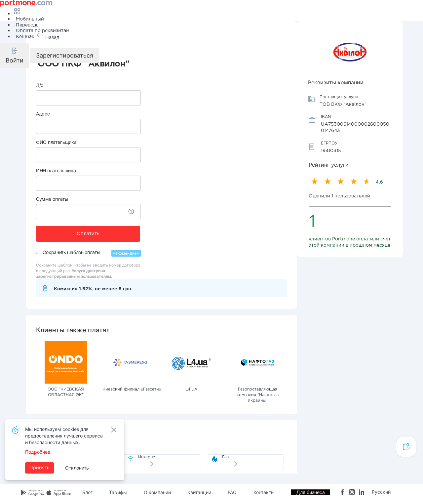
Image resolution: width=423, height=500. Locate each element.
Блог (87, 492)
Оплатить (88, 234)
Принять (39, 468)
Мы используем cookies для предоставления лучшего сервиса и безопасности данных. (64, 435)
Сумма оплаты (52, 199)
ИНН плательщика (56, 170)
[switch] (38, 252)
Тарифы (118, 492)
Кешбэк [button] (25, 37)
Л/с (39, 85)
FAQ (232, 492)
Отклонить (77, 468)
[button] (14, 55)
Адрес (43, 113)
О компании (157, 492)
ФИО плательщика (56, 142)
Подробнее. (38, 452)
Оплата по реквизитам (42, 31)
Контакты (264, 492)
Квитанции (199, 492)
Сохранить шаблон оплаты (71, 252)
